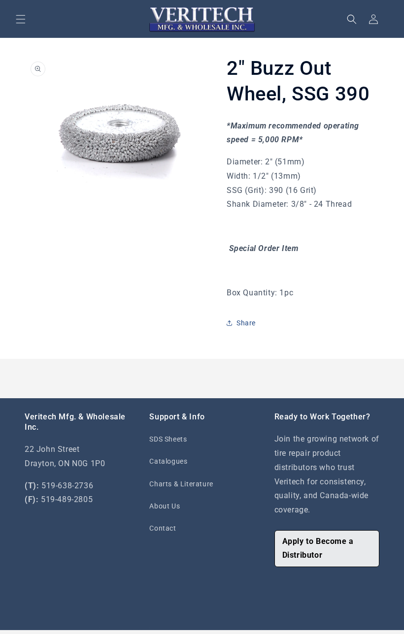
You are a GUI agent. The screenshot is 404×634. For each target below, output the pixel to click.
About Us (164, 506)
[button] (21, 19)
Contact (162, 528)
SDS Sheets (168, 439)
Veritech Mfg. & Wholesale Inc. (164, 629)
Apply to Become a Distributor (318, 548)
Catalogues (168, 461)
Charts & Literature (181, 484)
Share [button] (246, 323)
